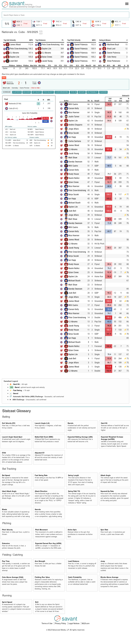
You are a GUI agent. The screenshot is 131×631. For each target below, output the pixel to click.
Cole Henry (111, 57)
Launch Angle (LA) (42, 423)
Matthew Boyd (113, 44)
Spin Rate (104, 529)
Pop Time (5, 561)
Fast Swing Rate (41, 475)
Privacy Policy (61, 623)
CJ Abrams (14, 53)
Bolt (36, 602)
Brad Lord (111, 48)
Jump (103, 561)
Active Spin (72, 529)
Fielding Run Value (42, 577)
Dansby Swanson (75, 161)
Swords (38, 509)
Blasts (4, 509)
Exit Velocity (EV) (8, 423)
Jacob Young (47, 61)
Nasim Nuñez (73, 178)
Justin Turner (73, 116)
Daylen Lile (14, 57)
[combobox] (65, 15)
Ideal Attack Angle (9, 491)
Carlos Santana (74, 141)
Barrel (17, 387)
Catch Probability (75, 577)
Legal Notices (74, 623)
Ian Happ (72, 137)
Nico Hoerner (73, 112)
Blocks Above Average (109, 577)
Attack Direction (41, 491)
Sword (15, 393)
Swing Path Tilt (74, 491)
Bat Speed (6, 475)
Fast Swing (17, 390)
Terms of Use (47, 623)
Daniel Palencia (81, 44)
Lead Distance (73, 561)
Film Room (103, 92)
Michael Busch (74, 202)
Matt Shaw (72, 157)
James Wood (15, 44)
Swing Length (73, 475)
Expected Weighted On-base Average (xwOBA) (112, 438)
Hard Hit (16, 384)
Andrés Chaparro (75, 125)
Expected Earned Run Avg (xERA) (48, 543)
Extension (6, 543)
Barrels (70, 423)
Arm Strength (40, 561)
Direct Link (6, 88)
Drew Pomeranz (113, 61)
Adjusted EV (39, 453)
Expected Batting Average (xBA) (80, 437)
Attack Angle (106, 475)
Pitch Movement (41, 529)
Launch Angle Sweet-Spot (12, 437)
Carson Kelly (73, 108)
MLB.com (86, 623)
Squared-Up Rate (107, 491)
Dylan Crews (47, 57)
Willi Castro (73, 104)
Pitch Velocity (7, 529)
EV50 (4, 453)
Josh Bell (14, 61)
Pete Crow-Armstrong (19, 48)
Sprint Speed (7, 602)
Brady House (73, 174)
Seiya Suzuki (73, 133)
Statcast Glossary (16, 410)
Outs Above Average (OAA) (12, 577)
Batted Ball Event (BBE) (44, 437)
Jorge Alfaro (73, 129)
